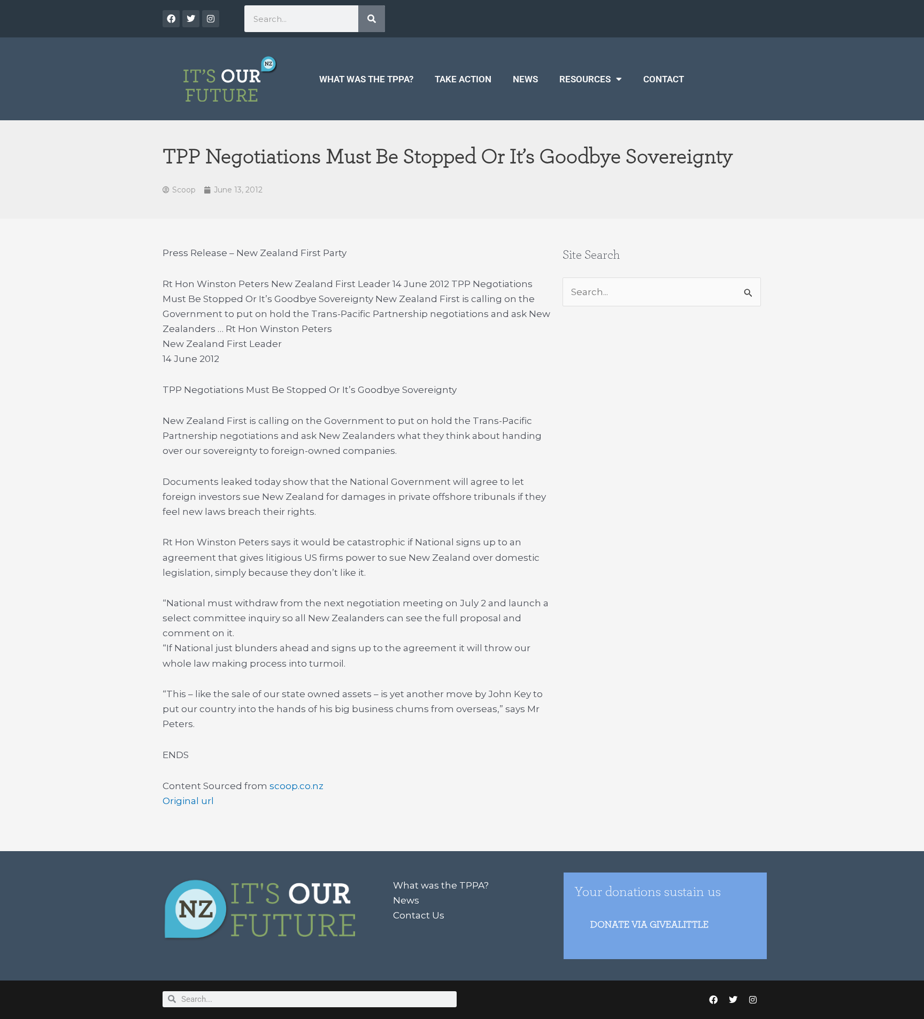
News (525, 79)
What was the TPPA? (366, 79)
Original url (188, 801)
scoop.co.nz (297, 786)
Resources (585, 79)
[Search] (371, 18)
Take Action (463, 79)
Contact (663, 79)
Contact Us (418, 915)
